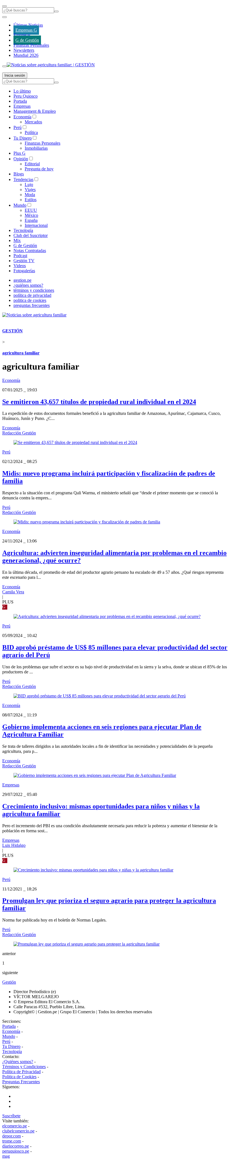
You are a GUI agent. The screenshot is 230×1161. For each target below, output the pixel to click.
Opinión (20, 158)
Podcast (20, 255)
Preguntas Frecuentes (21, 1081)
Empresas (22, 35)
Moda (30, 194)
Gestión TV (23, 260)
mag (6, 1156)
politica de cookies (29, 300)
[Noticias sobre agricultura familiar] (34, 314)
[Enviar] (56, 11)
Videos (19, 265)
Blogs (18, 173)
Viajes (30, 189)
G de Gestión (27, 40)
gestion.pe (22, 280)
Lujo (29, 184)
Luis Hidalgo (14, 845)
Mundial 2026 (25, 55)
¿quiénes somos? (28, 285)
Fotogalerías (24, 270)
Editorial (32, 163)
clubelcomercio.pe (18, 1131)
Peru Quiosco (25, 96)
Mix (17, 240)
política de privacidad (32, 295)
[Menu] (4, 6)
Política (31, 132)
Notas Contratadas (29, 250)
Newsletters (23, 50)
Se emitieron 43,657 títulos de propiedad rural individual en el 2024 (99, 401)
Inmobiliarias (36, 148)
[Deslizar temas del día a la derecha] (4, 66)
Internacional (36, 225)
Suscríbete (11, 1115)
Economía (22, 116)
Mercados (33, 121)
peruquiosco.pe (15, 1151)
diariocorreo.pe (15, 1146)
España (31, 220)
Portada (20, 101)
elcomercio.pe (14, 1126)
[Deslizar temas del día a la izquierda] (4, 17)
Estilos (30, 199)
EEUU (31, 210)
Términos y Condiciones (24, 1066)
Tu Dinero (22, 138)
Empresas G (26, 30)
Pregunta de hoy (39, 168)
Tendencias (23, 179)
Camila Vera (13, 591)
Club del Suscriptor (30, 235)
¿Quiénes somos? (17, 1061)
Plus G (19, 153)
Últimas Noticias (28, 25)
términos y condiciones (33, 290)
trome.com (11, 1141)
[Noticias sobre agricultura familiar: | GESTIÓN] (51, 64)
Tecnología (23, 230)
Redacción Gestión (19, 433)
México (31, 215)
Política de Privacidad (21, 1071)
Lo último (22, 91)
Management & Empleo (34, 111)
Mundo (19, 205)
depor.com (11, 1136)
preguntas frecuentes (31, 305)
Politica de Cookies (19, 1076)
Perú (17, 127)
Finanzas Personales (31, 45)
